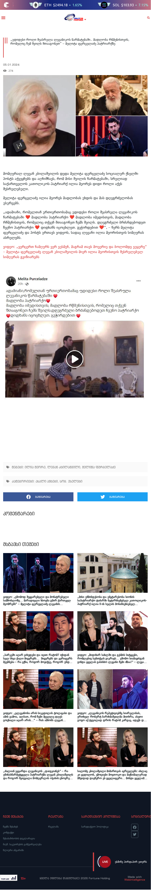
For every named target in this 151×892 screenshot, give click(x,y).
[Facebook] (134, 827)
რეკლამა (53, 826)
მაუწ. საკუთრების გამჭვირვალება (22, 844)
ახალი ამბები (47, 481)
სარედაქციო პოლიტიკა (95, 826)
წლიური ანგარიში (13, 850)
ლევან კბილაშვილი (63, 467)
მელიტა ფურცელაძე (98, 467)
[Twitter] (134, 834)
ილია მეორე (35, 467)
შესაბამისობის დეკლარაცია (19, 838)
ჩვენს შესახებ (10, 826)
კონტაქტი (8, 832)
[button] (3, 17)
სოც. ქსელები (71, 481)
